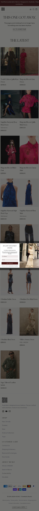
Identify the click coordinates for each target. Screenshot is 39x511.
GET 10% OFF (10, 263)
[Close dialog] (37, 244)
